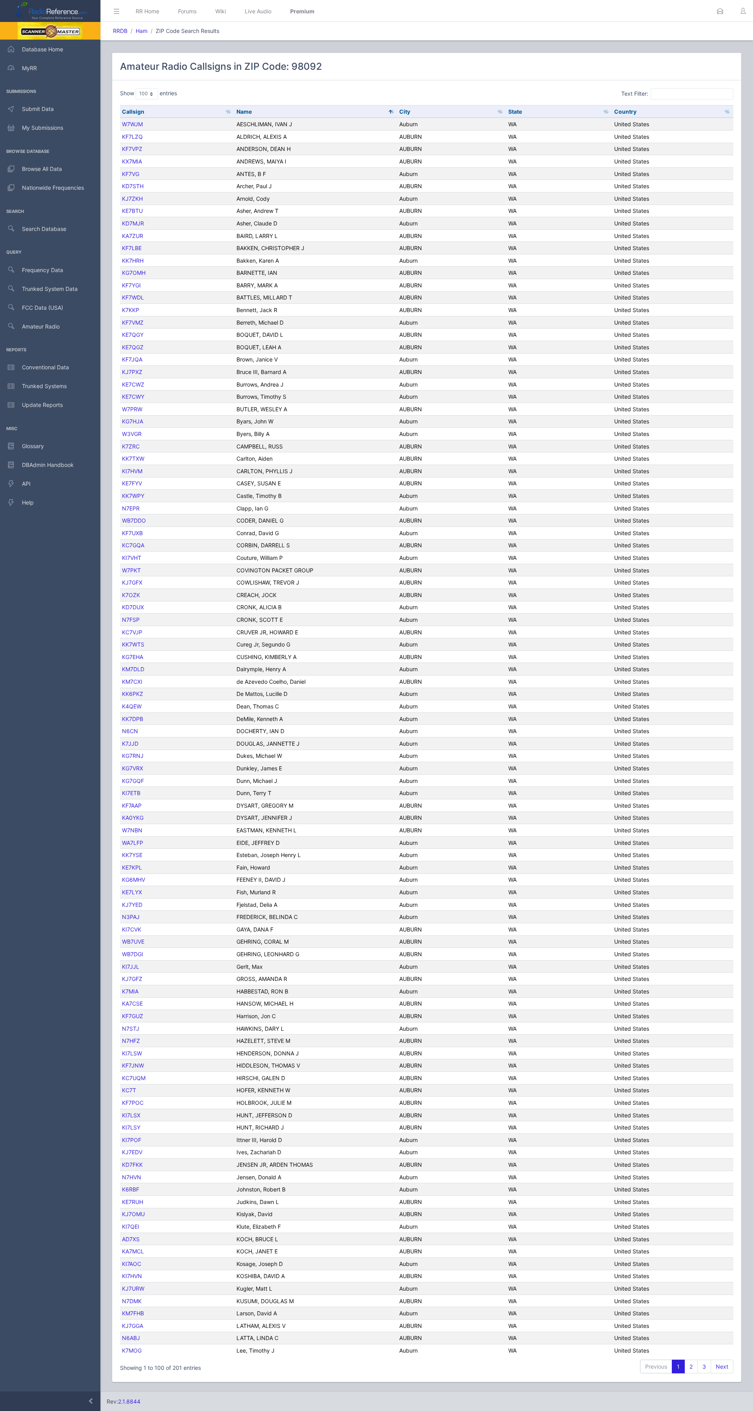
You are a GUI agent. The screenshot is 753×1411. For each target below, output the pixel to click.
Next (722, 1366)
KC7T (129, 1090)
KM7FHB (133, 1313)
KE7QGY (133, 334)
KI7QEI (130, 1226)
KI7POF (131, 1140)
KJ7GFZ (132, 978)
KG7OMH (134, 272)
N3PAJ (131, 916)
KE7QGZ (133, 347)
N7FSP (131, 619)
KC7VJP (132, 632)
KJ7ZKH (132, 198)
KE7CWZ (133, 384)
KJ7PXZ (132, 372)
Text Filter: (634, 93)
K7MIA (130, 991)
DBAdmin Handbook (48, 464)
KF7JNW (133, 1065)
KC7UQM (134, 1078)
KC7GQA (133, 545)
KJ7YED (132, 904)
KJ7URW (133, 1288)
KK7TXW (133, 458)
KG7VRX (132, 768)
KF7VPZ (132, 148)
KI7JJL (130, 966)
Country (625, 111)
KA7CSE (132, 1003)
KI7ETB (131, 793)
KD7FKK (132, 1164)
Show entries (148, 93)
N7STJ (130, 1028)
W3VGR (132, 433)
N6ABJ (131, 1338)
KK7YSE (132, 855)
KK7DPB (132, 718)
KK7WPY (133, 495)
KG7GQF (133, 780)
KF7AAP (132, 805)
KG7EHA (132, 657)
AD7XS (131, 1239)
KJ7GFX (132, 582)
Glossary (33, 446)
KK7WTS (133, 644)
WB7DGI (132, 954)
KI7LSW (132, 1053)
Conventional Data (45, 367)
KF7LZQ (132, 136)
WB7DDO (134, 520)
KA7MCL (133, 1251)
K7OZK (131, 595)
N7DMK (132, 1301)
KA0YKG (133, 817)
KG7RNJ (133, 755)
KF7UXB (132, 533)
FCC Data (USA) (42, 307)
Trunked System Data (50, 288)
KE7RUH (132, 1202)
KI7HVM (132, 471)
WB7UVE (133, 941)
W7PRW (132, 409)
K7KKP (130, 310)
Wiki (220, 11)
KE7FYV (132, 483)
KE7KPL (132, 867)
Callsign (133, 111)
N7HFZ (131, 1040)
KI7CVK (131, 929)
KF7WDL (133, 297)
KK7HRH (133, 260)
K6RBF (130, 1189)
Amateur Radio (41, 326)
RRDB (120, 30)
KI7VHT (131, 557)
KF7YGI (131, 285)
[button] (720, 11)
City (404, 111)
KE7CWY (133, 396)
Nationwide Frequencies (53, 187)
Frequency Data (42, 270)
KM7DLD (133, 669)
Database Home (42, 49)
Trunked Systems (44, 386)
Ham (141, 30)
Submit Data (38, 108)
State (515, 111)
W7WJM (132, 124)
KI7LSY (131, 1127)
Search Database (44, 228)
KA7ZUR (132, 235)
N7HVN (131, 1177)
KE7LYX (132, 892)
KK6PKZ (132, 693)
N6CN (130, 731)
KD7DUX (133, 607)
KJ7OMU (133, 1214)
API (26, 483)
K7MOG (132, 1350)
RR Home (147, 11)
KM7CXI (132, 681)
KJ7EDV (132, 1152)
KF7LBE (132, 248)
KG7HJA (132, 421)
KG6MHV (133, 879)
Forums (187, 11)
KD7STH (133, 186)
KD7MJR (133, 223)
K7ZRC (131, 446)
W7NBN (132, 830)
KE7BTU (132, 210)
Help (28, 502)
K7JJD (130, 743)
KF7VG (130, 174)
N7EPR (131, 508)
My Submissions (42, 127)
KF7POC (133, 1102)
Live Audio (258, 11)
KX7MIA (132, 161)
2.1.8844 (129, 1401)
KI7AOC (131, 1263)
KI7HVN (132, 1276)
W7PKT (131, 570)
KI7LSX (131, 1115)
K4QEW (132, 706)
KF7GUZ (132, 1016)
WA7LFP (132, 842)
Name (244, 111)
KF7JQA (132, 359)
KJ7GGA (132, 1325)
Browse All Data (42, 168)
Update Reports (42, 404)
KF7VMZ (133, 322)
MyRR (29, 68)
